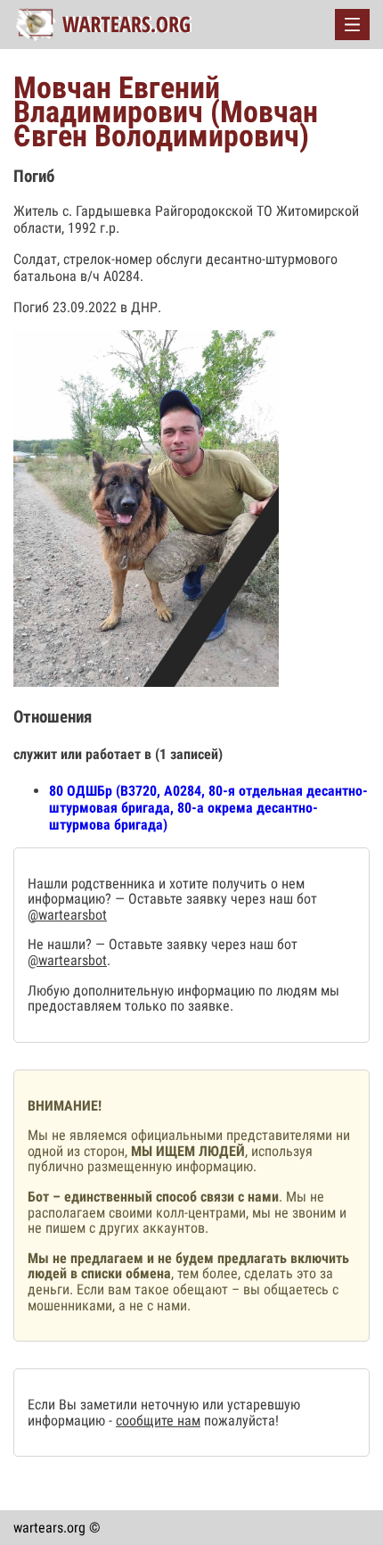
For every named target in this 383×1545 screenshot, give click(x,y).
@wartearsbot (67, 914)
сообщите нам (158, 1420)
